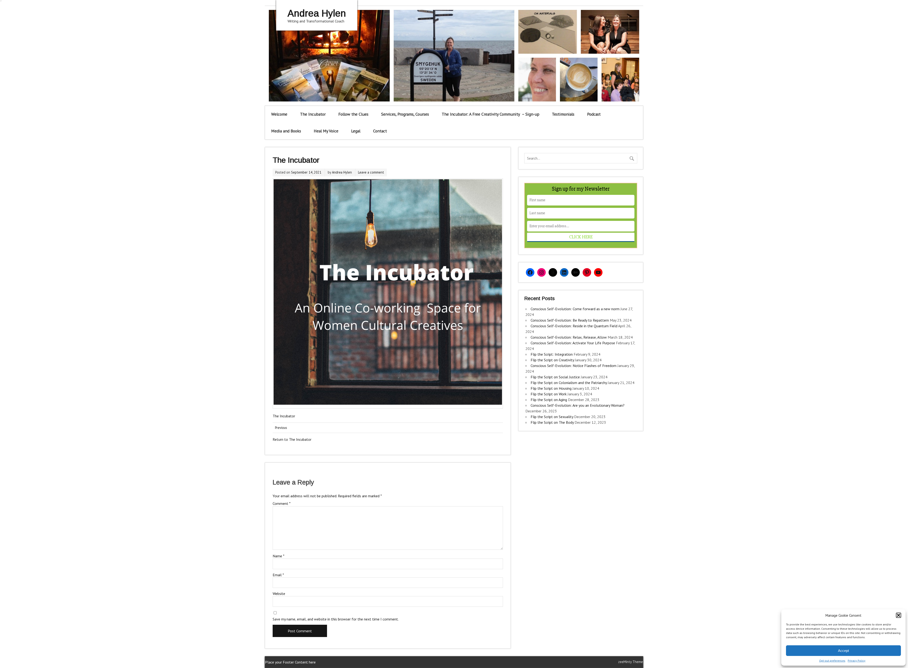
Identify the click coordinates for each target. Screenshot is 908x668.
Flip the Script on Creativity (552, 360)
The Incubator (313, 114)
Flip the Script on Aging (549, 399)
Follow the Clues (353, 114)
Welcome (279, 114)
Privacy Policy (856, 660)
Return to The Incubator (292, 439)
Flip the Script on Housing (551, 388)
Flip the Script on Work (549, 394)
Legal (355, 131)
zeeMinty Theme (630, 661)
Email (278, 575)
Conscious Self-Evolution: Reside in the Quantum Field (574, 325)
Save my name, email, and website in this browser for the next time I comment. (336, 619)
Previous (281, 427)
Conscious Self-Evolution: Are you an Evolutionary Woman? (577, 405)
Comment (282, 503)
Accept (843, 651)
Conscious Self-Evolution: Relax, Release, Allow (569, 337)
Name (278, 556)
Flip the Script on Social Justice (555, 377)
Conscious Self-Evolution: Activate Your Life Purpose (573, 343)
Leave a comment (371, 172)
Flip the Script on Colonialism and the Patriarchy (569, 382)
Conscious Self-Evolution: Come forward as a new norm (575, 308)
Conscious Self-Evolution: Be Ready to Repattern (570, 320)
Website (279, 593)
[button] (898, 615)
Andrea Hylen (342, 172)
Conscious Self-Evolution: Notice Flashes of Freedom (573, 365)
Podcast (594, 114)
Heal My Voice (326, 131)
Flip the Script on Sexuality (552, 416)
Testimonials (563, 114)
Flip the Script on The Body (552, 422)
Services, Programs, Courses (405, 114)
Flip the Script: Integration (552, 354)
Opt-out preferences (832, 660)
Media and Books (286, 131)
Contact (380, 131)
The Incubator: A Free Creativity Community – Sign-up (490, 114)
